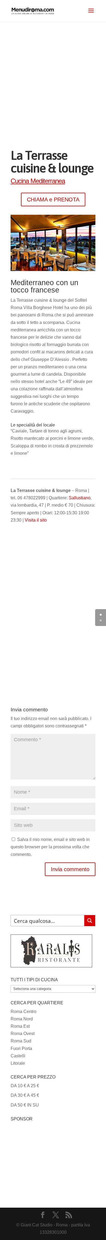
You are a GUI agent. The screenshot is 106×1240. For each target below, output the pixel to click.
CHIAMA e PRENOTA (53, 199)
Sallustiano (80, 498)
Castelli (18, 1056)
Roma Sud (21, 1041)
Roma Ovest (23, 1033)
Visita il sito (36, 520)
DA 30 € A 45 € (25, 1095)
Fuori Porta (21, 1048)
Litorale (18, 1063)
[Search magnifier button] (89, 920)
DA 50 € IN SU (25, 1105)
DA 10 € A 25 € (25, 1085)
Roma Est (20, 1026)
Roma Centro (23, 1011)
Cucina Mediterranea (38, 181)
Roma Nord (22, 1019)
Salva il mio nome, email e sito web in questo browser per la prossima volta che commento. (50, 846)
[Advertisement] (53, 77)
